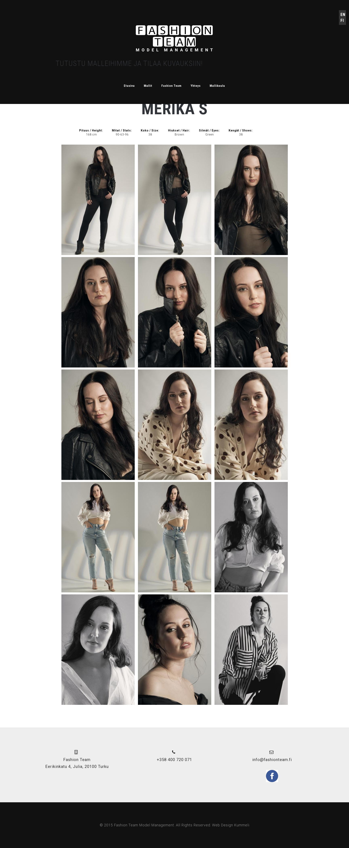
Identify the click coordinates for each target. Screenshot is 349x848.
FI (342, 20)
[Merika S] (98, 199)
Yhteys (196, 86)
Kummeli (241, 825)
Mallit (148, 86)
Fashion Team (171, 86)
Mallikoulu (217, 86)
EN (343, 14)
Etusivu (129, 86)
